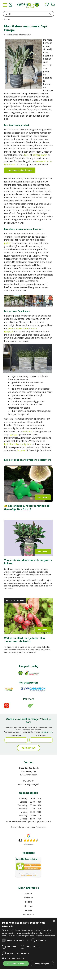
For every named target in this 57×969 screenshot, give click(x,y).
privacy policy (46, 732)
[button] (28, 958)
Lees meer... (43, 497)
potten (7, 242)
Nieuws (28, 910)
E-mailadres (41, 735)
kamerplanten (40, 154)
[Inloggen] (10, 4)
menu (5, 5)
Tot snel (21, 450)
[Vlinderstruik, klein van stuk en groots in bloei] (28, 538)
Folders (28, 901)
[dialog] (28, 943)
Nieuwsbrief (28, 914)
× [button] (54, 921)
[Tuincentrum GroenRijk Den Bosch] (28, 5)
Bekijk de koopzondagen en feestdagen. (28, 827)
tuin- (26, 154)
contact (13, 434)
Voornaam (16, 735)
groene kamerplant (18, 328)
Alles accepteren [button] (15, 963)
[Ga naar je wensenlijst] (47, 4)
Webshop (28, 897)
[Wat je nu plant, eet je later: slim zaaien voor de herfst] (28, 616)
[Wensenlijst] (47, 4)
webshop (27, 431)
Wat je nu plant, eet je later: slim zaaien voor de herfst (24, 639)
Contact (28, 893)
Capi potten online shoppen (20, 170)
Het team (28, 906)
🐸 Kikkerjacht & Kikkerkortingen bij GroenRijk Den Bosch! (27, 507)
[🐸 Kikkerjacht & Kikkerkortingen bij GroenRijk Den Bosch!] (28, 484)
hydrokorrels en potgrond (17, 444)
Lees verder (50, 936)
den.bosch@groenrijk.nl (28, 784)
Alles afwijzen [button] (42, 963)
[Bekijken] (53, 4)
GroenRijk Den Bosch (29, 768)
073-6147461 (28, 780)
